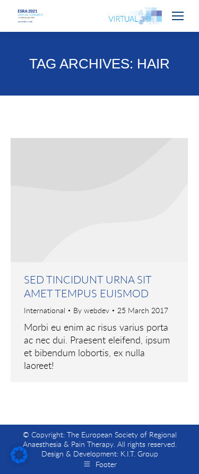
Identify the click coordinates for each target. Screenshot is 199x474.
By (91, 310)
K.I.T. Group (139, 454)
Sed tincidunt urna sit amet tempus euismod (87, 286)
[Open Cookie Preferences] (19, 459)
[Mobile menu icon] (177, 16)
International (44, 310)
